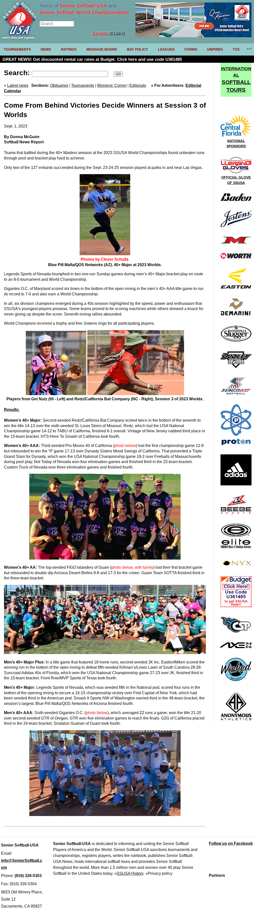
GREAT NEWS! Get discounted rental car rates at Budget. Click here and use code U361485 (92, 59)
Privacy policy (160, 873)
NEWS (46, 49)
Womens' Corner (112, 85)
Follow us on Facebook (231, 843)
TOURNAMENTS (17, 49)
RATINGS (68, 49)
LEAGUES (166, 49)
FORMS (191, 49)
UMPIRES (215, 49)
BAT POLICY (137, 49)
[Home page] (19, 38)
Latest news (17, 85)
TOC (236, 49)
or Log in (109, 33)
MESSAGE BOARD (101, 49)
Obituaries (59, 85)
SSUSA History (130, 873)
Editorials (137, 85)
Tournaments (82, 85)
